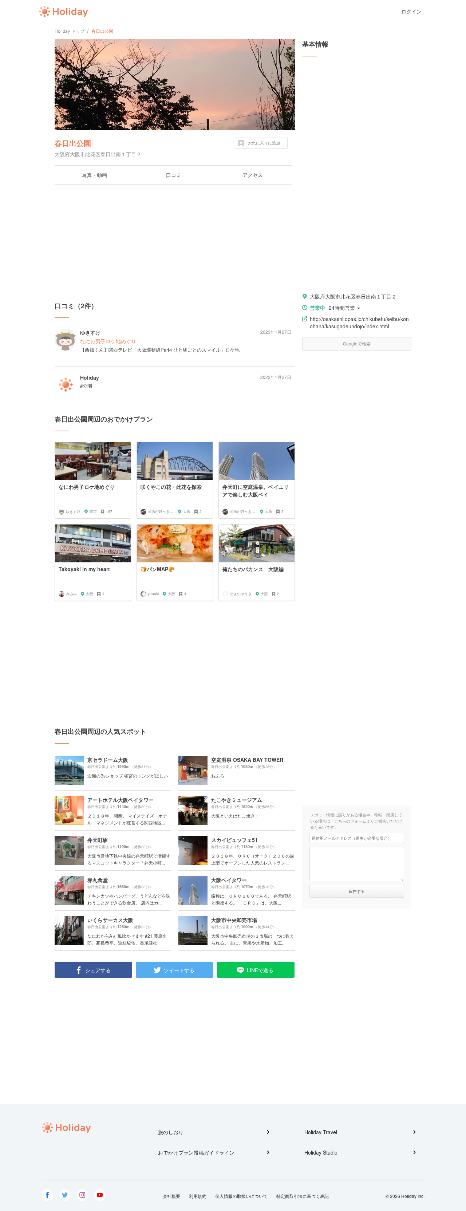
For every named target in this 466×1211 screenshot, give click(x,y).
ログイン (411, 11)
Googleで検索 (357, 343)
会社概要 (171, 1196)
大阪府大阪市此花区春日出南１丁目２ (353, 296)
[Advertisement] (175, 243)
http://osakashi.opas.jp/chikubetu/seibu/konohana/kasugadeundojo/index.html (359, 322)
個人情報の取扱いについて (241, 1196)
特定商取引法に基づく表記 (302, 1196)
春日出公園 (73, 143)
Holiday (63, 11)
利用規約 (197, 1196)
